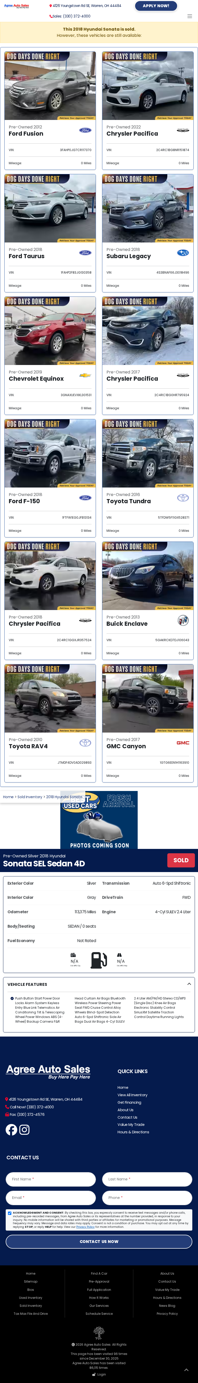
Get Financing (129, 1102)
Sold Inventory (30, 796)
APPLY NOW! (156, 5)
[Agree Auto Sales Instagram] (24, 1133)
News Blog (167, 1305)
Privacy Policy (85, 1227)
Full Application (99, 1290)
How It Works (99, 1297)
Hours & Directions (133, 1132)
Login (101, 1374)
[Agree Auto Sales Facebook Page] (11, 1133)
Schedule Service (99, 1313)
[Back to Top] (186, 1371)
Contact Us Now (99, 1241)
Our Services (99, 1305)
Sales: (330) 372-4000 (71, 16)
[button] (99, 1004)
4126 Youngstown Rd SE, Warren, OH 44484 (86, 5)
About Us (125, 1109)
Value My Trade (131, 1124)
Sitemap (30, 1281)
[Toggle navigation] (190, 16)
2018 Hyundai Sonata (64, 796)
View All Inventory (132, 1095)
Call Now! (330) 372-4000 (31, 1107)
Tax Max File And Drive (31, 1313)
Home (8, 796)
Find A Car (99, 1273)
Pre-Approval (99, 1281)
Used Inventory (30, 1297)
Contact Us (127, 1117)
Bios (30, 1290)
